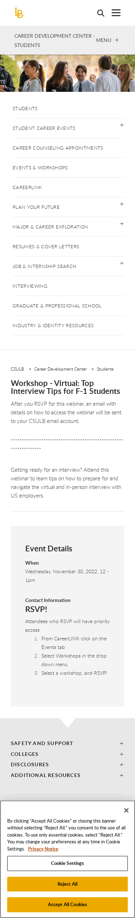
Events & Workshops (40, 167)
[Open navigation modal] (112, 12)
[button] (122, 124)
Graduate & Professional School (57, 305)
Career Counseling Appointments (58, 148)
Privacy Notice (43, 849)
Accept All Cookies (67, 904)
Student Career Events (44, 128)
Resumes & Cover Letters (46, 246)
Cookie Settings (67, 863)
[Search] (97, 13)
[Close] (126, 810)
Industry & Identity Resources (53, 325)
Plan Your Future (36, 207)
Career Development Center (60, 369)
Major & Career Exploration (50, 226)
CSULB (17, 369)
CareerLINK (27, 187)
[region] (67, 859)
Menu (103, 39)
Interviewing (30, 286)
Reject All (67, 884)
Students (25, 108)
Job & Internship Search (44, 266)
